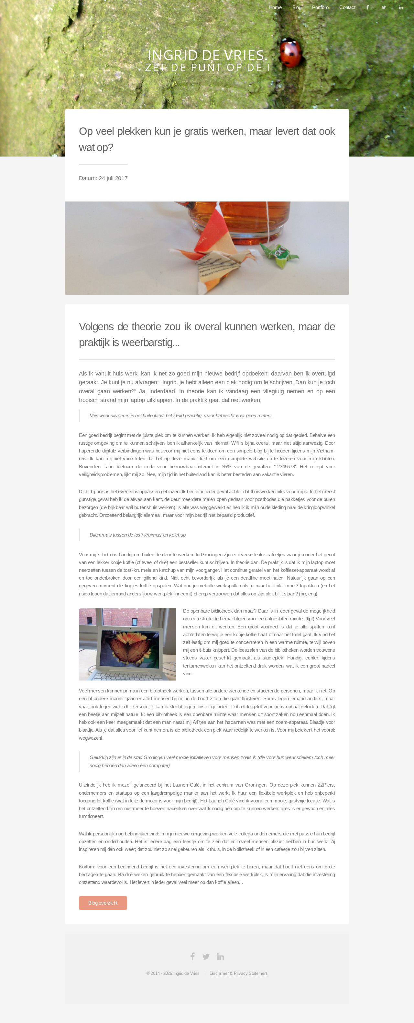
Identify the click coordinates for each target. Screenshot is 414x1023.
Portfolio (320, 7)
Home (275, 7)
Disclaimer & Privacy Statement (238, 973)
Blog (296, 7)
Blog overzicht (102, 903)
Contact (347, 7)
